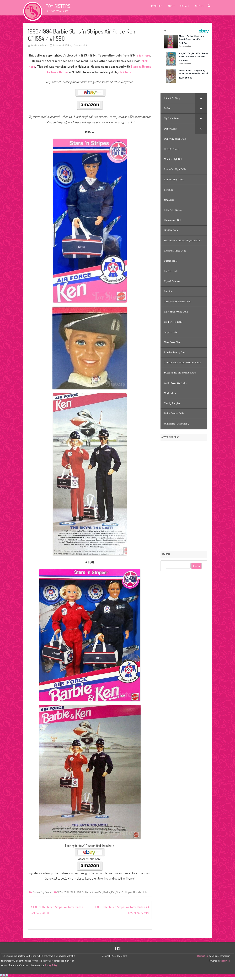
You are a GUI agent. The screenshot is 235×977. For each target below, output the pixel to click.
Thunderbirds (140, 892)
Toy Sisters (58, 6)
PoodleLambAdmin (39, 45)
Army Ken (97, 892)
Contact (184, 6)
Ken (113, 892)
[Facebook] (116, 948)
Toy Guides (156, 6)
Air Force (86, 892)
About (171, 6)
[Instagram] (118, 948)
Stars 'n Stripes (124, 892)
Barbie (36, 892)
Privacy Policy (51, 965)
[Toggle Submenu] (201, 98)
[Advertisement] (184, 494)
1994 (78, 892)
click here (143, 55)
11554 (60, 892)
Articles (199, 6)
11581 (66, 892)
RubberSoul (202, 955)
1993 (72, 892)
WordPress (225, 960)
